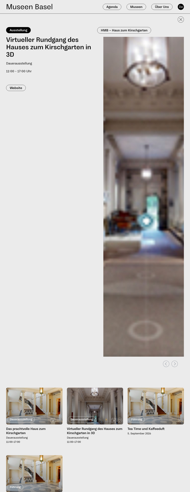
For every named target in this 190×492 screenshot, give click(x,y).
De (181, 7)
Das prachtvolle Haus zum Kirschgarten (26, 431)
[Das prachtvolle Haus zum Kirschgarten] (34, 406)
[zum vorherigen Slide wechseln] (166, 364)
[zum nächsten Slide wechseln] (175, 364)
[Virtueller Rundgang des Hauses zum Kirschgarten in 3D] (95, 416)
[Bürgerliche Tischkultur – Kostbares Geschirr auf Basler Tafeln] (34, 473)
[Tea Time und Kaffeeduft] (156, 406)
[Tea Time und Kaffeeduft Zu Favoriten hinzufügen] (180, 420)
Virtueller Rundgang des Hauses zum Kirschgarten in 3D (94, 431)
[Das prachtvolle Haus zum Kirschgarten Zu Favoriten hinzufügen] (59, 420)
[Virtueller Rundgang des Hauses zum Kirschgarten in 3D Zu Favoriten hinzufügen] (119, 420)
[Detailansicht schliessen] (181, 19)
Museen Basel (29, 6)
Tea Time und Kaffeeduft (146, 429)
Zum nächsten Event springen (21, 386)
